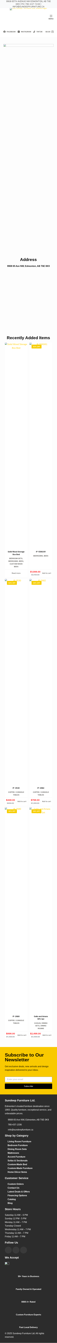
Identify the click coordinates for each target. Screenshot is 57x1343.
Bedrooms (13, 561)
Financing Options (17, 1195)
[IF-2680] (16, 909)
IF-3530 (16, 788)
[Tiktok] (23, 1250)
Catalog (12, 1199)
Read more (16, 573)
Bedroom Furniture (18, 1145)
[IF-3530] (16, 681)
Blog (10, 1203)
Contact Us (13, 1188)
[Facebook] (8, 1250)
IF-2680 (16, 1016)
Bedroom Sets (15, 558)
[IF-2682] (40, 681)
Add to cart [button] (46, 573)
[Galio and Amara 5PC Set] (40, 909)
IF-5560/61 (41, 552)
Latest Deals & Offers (19, 1192)
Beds (21, 561)
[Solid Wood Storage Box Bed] (16, 445)
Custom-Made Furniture (20, 1168)
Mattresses (13, 1153)
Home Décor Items (17, 1172)
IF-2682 (40, 788)
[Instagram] (15, 1250)
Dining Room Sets (17, 1149)
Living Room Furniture (19, 1141)
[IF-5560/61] (40, 445)
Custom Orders (16, 1184)
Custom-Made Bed (17, 1164)
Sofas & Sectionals (18, 1160)
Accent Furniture (16, 1157)
